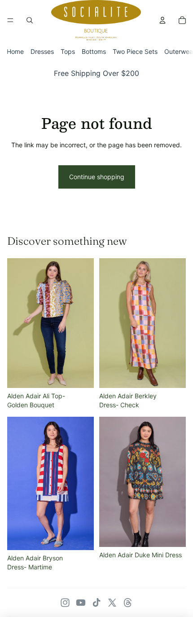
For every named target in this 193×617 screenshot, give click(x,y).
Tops (68, 51)
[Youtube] (80, 602)
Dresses (42, 51)
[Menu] (10, 20)
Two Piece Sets (135, 51)
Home (15, 51)
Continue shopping (96, 177)
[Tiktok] (96, 602)
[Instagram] (65, 602)
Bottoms (94, 51)
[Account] (162, 20)
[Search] (29, 20)
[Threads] (128, 602)
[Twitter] (112, 602)
